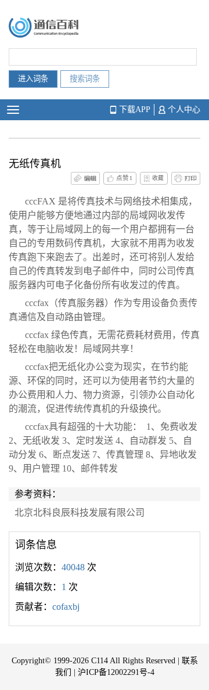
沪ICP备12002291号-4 (116, 672)
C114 (99, 660)
